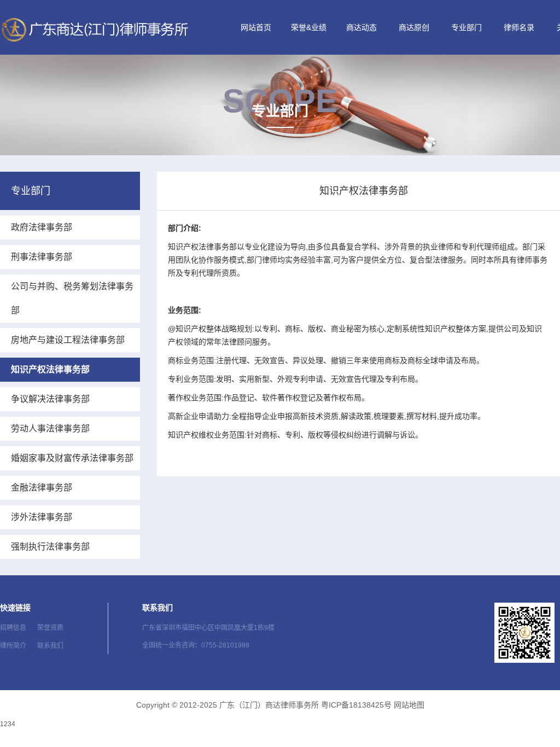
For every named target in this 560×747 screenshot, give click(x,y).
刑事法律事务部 (41, 256)
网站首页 (256, 27)
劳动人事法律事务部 (50, 428)
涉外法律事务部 (41, 517)
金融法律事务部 (41, 487)
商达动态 (361, 27)
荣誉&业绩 (308, 27)
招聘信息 (13, 628)
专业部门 (466, 27)
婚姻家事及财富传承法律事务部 (72, 458)
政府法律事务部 (41, 227)
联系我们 (50, 646)
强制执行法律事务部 (50, 546)
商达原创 (414, 27)
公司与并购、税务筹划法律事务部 (72, 298)
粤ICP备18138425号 (356, 705)
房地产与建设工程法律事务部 (68, 340)
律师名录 (519, 27)
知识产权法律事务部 (50, 369)
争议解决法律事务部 (50, 399)
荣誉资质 (50, 628)
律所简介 (13, 646)
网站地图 (409, 705)
